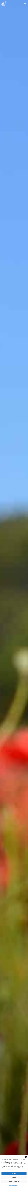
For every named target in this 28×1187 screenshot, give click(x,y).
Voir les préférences (14, 1181)
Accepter (14, 1173)
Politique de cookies (13, 1185)
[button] (26, 1156)
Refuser (14, 1177)
